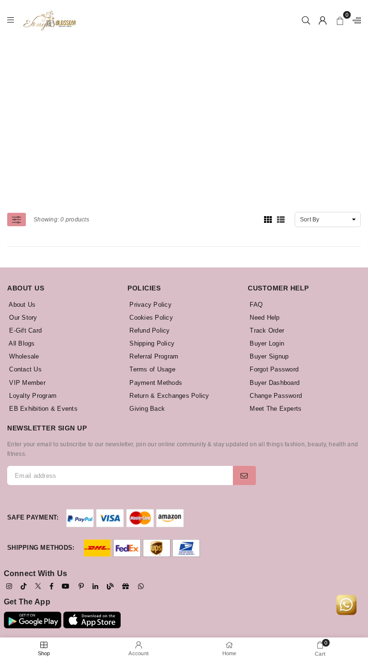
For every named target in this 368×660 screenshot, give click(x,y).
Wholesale (23, 356)
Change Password (275, 395)
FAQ (255, 304)
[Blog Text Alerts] (110, 586)
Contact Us (24, 369)
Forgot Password (273, 369)
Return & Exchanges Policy (168, 395)
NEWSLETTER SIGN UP (47, 428)
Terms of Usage (151, 369)
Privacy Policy (149, 304)
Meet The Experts (274, 408)
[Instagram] (9, 586)
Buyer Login (266, 343)
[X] (38, 586)
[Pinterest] (81, 586)
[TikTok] (23, 586)
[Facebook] (51, 586)
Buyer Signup (268, 356)
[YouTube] (65, 586)
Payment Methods (154, 382)
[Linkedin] (95, 586)
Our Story (22, 317)
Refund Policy (148, 330)
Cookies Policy (150, 317)
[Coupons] (125, 586)
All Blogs (21, 343)
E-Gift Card (24, 330)
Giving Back (146, 408)
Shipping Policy (150, 343)
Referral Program (152, 356)
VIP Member (26, 382)
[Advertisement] (187, 108)
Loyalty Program (32, 395)
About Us (21, 304)
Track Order (266, 330)
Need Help (264, 317)
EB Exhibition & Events (42, 408)
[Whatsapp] (141, 586)
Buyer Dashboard (273, 382)
